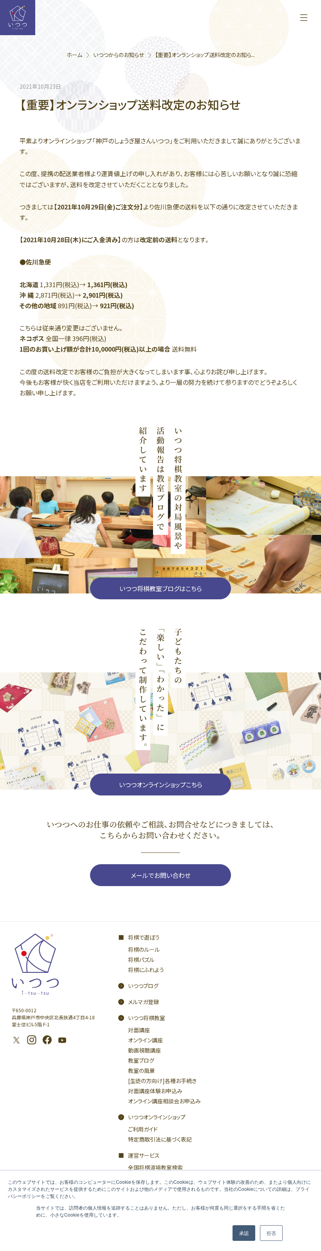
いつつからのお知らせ (118, 55)
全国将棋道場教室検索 (155, 1167)
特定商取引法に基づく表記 (160, 1139)
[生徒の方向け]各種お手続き (162, 1081)
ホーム (74, 55)
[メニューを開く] (303, 17)
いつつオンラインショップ (157, 1117)
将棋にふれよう (146, 970)
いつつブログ (143, 986)
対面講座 (139, 1030)
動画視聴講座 (144, 1050)
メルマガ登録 (143, 1002)
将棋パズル (141, 959)
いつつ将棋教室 (146, 1018)
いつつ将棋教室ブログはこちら (160, 588)
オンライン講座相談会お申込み (164, 1101)
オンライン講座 (145, 1040)
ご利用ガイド (143, 1129)
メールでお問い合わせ (161, 875)
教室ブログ (141, 1060)
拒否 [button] (271, 1233)
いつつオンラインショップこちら (160, 784)
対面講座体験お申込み (155, 1091)
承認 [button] (244, 1233)
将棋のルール (144, 949)
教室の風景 (141, 1070)
